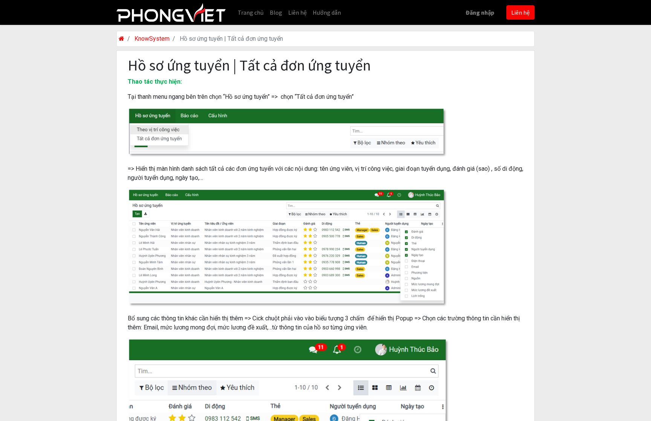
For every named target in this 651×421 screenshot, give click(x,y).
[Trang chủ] (121, 38)
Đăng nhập (480, 12)
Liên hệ (520, 12)
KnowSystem (152, 38)
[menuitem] (251, 12)
